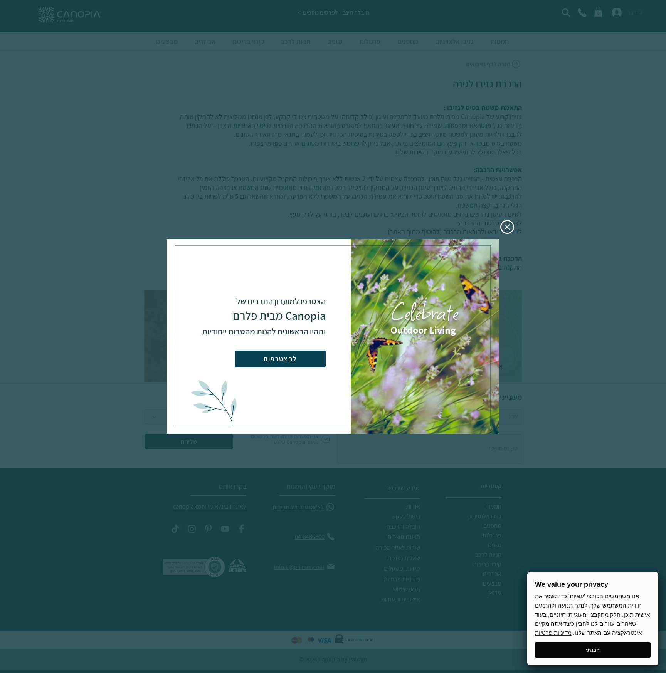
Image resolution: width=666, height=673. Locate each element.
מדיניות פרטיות (553, 632)
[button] (507, 227)
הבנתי (593, 650)
